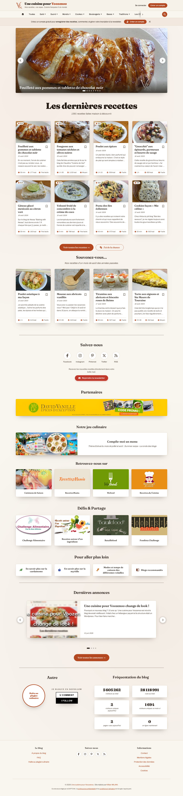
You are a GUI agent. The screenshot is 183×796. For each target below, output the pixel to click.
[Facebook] (78, 754)
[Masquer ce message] (150, 22)
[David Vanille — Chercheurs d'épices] (91, 407)
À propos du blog (39, 753)
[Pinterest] (91, 754)
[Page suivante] (163, 620)
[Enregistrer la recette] (46, 147)
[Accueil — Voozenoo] (19, 5)
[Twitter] (97, 754)
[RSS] (104, 754)
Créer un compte (157, 5)
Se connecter (140, 5)
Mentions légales (144, 758)
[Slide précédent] (20, 60)
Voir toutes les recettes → (76, 247)
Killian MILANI (112, 785)
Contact (144, 753)
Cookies (144, 770)
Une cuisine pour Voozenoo (82, 785)
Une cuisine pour (46, 3)
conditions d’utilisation (107, 789)
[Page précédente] (20, 620)
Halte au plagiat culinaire (38, 762)
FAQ (39, 758)
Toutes (32, 14)
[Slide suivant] (162, 60)
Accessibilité (144, 766)
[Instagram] (85, 754)
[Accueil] (22, 14)
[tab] (83, 90)
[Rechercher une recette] (164, 14)
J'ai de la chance (112, 247)
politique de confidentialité (87, 789)
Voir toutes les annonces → (91, 657)
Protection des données (144, 762)
